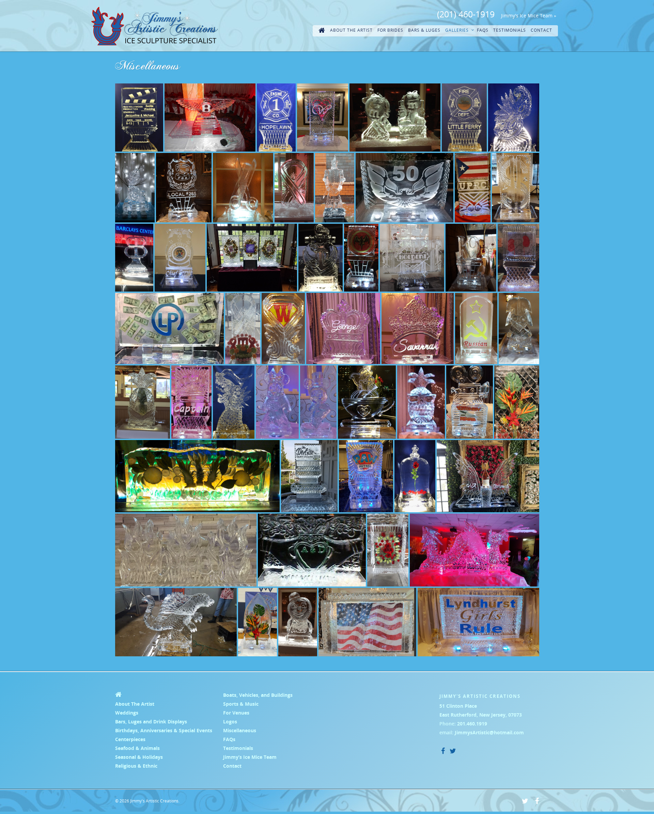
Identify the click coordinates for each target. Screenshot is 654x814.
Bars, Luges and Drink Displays (151, 721)
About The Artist (351, 30)
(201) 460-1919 (466, 14)
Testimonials (509, 30)
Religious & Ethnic (136, 766)
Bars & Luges (424, 30)
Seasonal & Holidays (139, 757)
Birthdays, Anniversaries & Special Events (163, 730)
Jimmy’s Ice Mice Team (250, 757)
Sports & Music (241, 704)
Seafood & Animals (137, 748)
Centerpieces (130, 739)
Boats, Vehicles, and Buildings (258, 695)
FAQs (482, 30)
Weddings (126, 712)
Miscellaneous (239, 730)
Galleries (457, 30)
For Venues (236, 712)
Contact (541, 30)
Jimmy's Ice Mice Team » (528, 15)
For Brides (390, 30)
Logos (230, 721)
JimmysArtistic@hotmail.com (489, 732)
